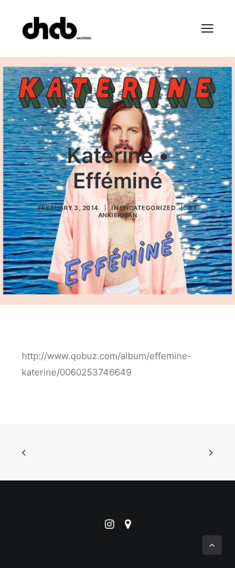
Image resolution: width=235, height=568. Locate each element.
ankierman (117, 215)
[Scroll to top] (212, 544)
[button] (207, 28)
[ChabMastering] (57, 28)
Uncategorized (148, 207)
